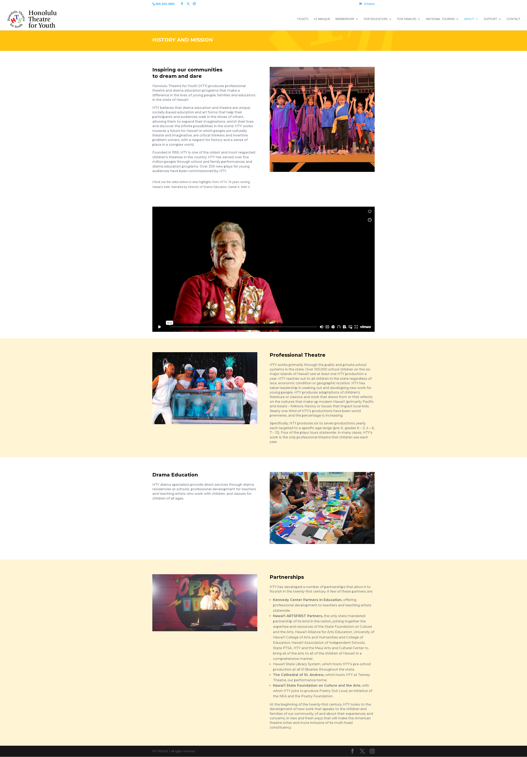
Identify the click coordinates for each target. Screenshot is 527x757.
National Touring (440, 19)
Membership (344, 19)
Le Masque (322, 19)
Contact (513, 19)
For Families (406, 19)
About (469, 19)
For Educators (376, 19)
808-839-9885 (165, 4)
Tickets (302, 19)
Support (490, 19)
